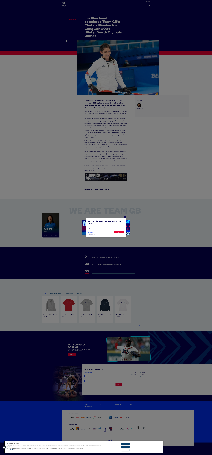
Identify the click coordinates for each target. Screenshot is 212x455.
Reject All (125, 446)
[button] (4, 447)
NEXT (119, 232)
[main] (83, 447)
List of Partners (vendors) (11, 449)
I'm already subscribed (91, 234)
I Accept (125, 443)
